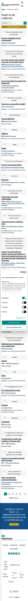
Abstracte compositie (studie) (13, 104)
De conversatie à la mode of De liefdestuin (13, 82)
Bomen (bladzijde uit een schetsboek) (11, 39)
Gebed (4, 361)
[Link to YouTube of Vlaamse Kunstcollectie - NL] (19, 553)
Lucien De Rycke (10, 393)
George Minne (6, 378)
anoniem (12, 444)
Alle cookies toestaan (14, 322)
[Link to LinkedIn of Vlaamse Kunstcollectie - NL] (14, 553)
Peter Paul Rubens (12, 86)
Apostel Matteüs (7, 119)
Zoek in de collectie (12, 9)
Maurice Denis (9, 65)
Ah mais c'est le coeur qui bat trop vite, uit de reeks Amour (12, 61)
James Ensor (5, 484)
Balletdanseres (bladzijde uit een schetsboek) (12, 345)
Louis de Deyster (13, 463)
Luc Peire (22, 182)
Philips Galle (20, 263)
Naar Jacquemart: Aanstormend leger (9, 479)
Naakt (3, 148)
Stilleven (4, 134)
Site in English (14, 549)
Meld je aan (14, 524)
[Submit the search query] (25, 23)
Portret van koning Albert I (11, 165)
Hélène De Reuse (7, 349)
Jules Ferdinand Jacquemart (11, 482)
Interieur (4, 405)
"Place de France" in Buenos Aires (12, 223)
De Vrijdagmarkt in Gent (10, 390)
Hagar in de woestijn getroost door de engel (13, 459)
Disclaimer (22, 545)
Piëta (3, 376)
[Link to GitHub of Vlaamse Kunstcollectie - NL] (16, 553)
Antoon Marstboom (8, 151)
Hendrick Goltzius (11, 121)
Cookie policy (14, 545)
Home (3, 9)
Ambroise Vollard (17, 66)
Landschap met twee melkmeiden (9, 198)
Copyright (5, 545)
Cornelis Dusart (6, 408)
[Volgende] (25, 493)
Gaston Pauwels (10, 136)
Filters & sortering (12, 27)
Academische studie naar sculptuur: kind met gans (11, 440)
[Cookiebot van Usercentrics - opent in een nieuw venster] (20, 272)
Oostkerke (5, 422)
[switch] (24, 302)
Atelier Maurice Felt (11, 182)
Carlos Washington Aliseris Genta (12, 227)
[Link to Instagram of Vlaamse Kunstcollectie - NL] (11, 553)
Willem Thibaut (10, 263)
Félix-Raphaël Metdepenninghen (12, 167)
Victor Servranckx (7, 107)
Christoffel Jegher (7, 88)
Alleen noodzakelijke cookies (14, 327)
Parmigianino (14, 363)
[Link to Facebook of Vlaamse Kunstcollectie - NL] (9, 553)
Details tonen (19, 317)
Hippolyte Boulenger (8, 43)
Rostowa (4, 180)
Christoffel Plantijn (7, 265)
